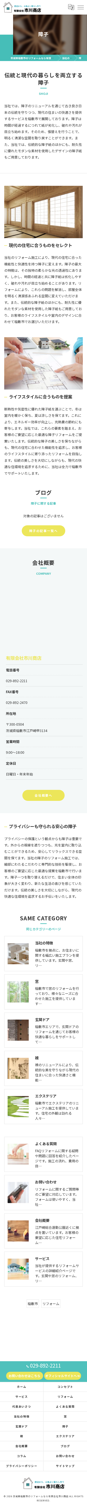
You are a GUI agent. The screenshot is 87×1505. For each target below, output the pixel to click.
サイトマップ (65, 1466)
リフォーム (50, 1303)
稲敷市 (33, 1303)
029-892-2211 (16, 680)
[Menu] (80, 7)
